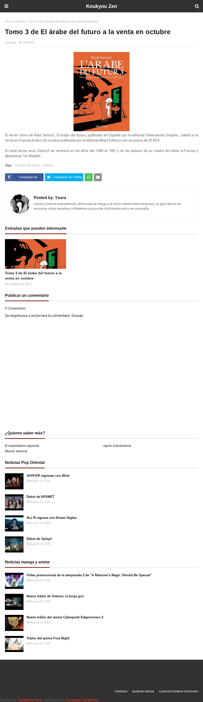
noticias (20, 21)
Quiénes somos (143, 691)
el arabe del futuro (27, 165)
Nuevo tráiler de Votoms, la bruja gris (55, 596)
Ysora (12, 42)
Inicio (8, 21)
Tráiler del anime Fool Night (47, 638)
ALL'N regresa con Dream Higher (51, 518)
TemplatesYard (29, 700)
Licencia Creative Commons (178, 691)
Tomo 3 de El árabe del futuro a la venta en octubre (33, 275)
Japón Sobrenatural (117, 446)
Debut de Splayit (39, 539)
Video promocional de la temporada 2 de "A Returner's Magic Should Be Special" (89, 575)
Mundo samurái (16, 451)
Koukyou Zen (101, 6)
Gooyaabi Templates (82, 700)
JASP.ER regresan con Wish (48, 475)
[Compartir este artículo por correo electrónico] (98, 177)
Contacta (121, 691)
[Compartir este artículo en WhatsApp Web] (89, 177)
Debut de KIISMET (40, 497)
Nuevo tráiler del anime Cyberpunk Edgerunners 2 (64, 617)
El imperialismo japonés (22, 446)
